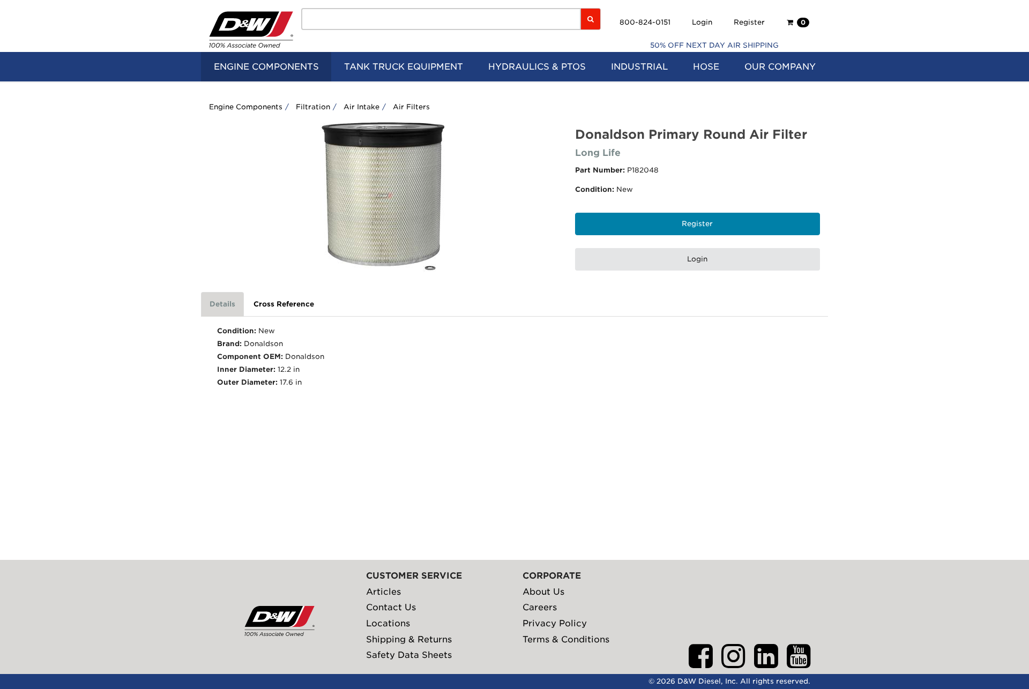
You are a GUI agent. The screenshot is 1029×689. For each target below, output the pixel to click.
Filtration (313, 107)
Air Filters (411, 107)
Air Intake (361, 107)
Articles (383, 592)
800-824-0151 (645, 22)
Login (702, 22)
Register (749, 22)
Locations (388, 623)
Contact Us (391, 607)
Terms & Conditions (566, 639)
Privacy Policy (555, 623)
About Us (543, 592)
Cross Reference (283, 304)
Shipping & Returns (409, 639)
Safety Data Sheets (409, 655)
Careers (540, 607)
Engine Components (245, 107)
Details (222, 304)
